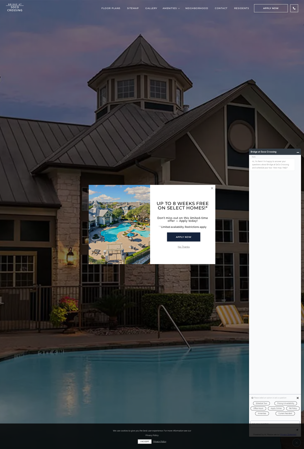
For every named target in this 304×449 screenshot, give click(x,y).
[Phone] (294, 8)
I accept (144, 441)
